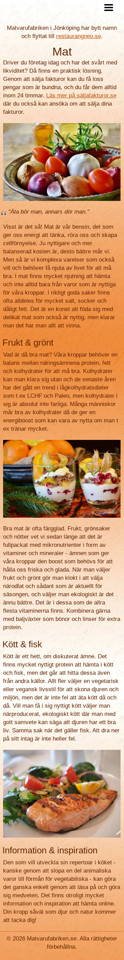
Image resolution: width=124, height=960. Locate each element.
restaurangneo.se (78, 36)
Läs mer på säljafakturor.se (81, 95)
